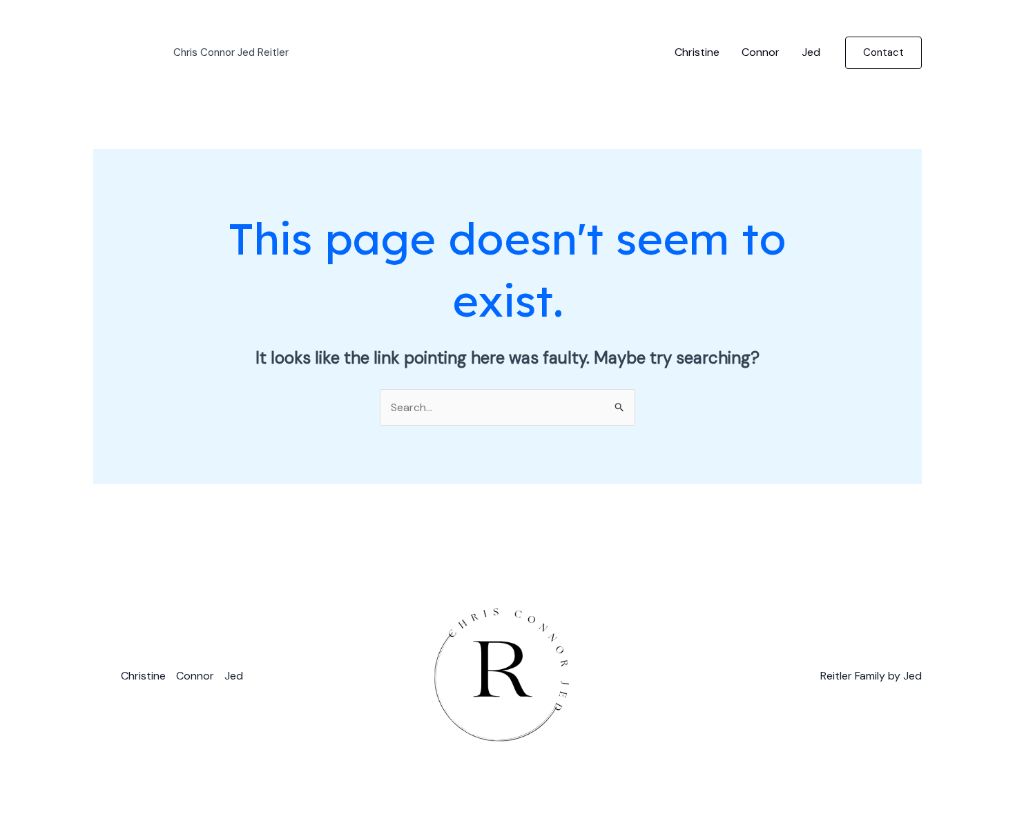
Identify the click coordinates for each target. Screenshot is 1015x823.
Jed (811, 52)
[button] (883, 53)
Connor (761, 52)
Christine (697, 52)
